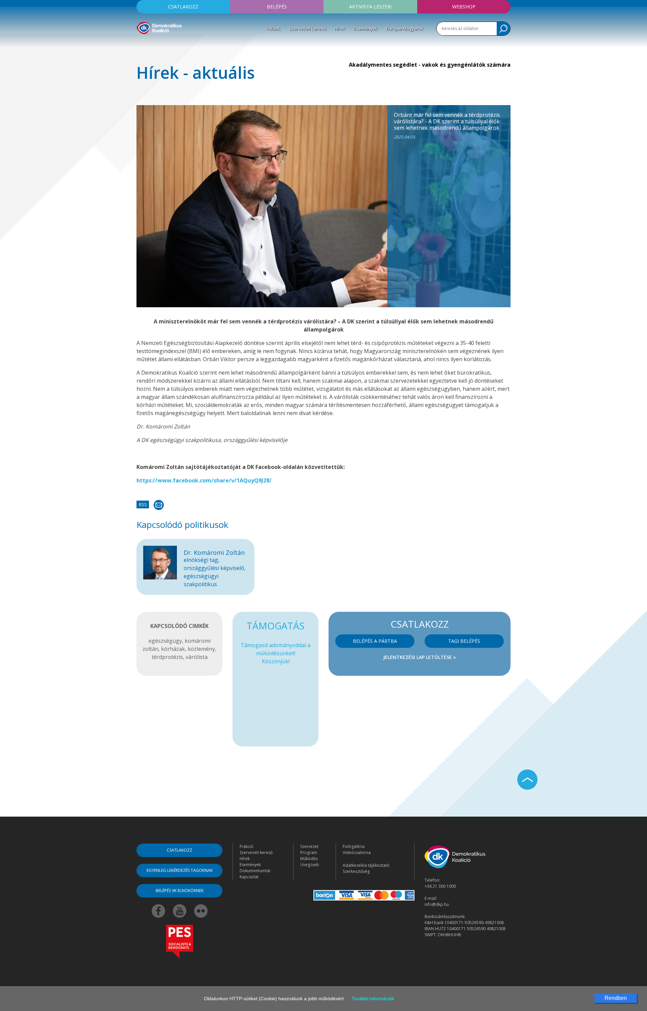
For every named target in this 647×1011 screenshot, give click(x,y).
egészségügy (165, 640)
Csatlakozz (183, 6)
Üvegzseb (309, 864)
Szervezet (309, 846)
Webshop (463, 6)
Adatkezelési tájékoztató (366, 865)
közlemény (201, 649)
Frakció (246, 846)
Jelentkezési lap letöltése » (419, 657)
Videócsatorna (357, 852)
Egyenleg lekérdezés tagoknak (180, 870)
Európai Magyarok (405, 29)
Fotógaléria (354, 846)
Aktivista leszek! (370, 6)
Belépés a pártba (375, 641)
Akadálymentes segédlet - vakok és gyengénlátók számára (430, 64)
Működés (309, 858)
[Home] (159, 27)
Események (366, 29)
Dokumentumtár (255, 871)
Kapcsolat (249, 877)
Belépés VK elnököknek (180, 890)
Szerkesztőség (356, 871)
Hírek (340, 29)
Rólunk (273, 29)
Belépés (277, 6)
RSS (142, 504)
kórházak (173, 649)
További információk (373, 998)
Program (308, 852)
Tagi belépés (464, 641)
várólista (197, 657)
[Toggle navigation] (140, 44)
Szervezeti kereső (307, 29)
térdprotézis (167, 657)
